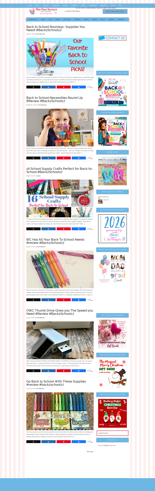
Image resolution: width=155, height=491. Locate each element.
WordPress (94, 484)
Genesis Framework (84, 484)
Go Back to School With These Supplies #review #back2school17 (56, 382)
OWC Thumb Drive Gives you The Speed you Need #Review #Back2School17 (59, 311)
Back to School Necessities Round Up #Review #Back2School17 (54, 99)
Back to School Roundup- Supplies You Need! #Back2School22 (55, 28)
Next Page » (90, 451)
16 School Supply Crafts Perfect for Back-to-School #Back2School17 (59, 170)
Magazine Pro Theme (70, 484)
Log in (101, 484)
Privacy (106, 445)
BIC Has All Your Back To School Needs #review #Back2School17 (55, 241)
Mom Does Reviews (43, 10)
